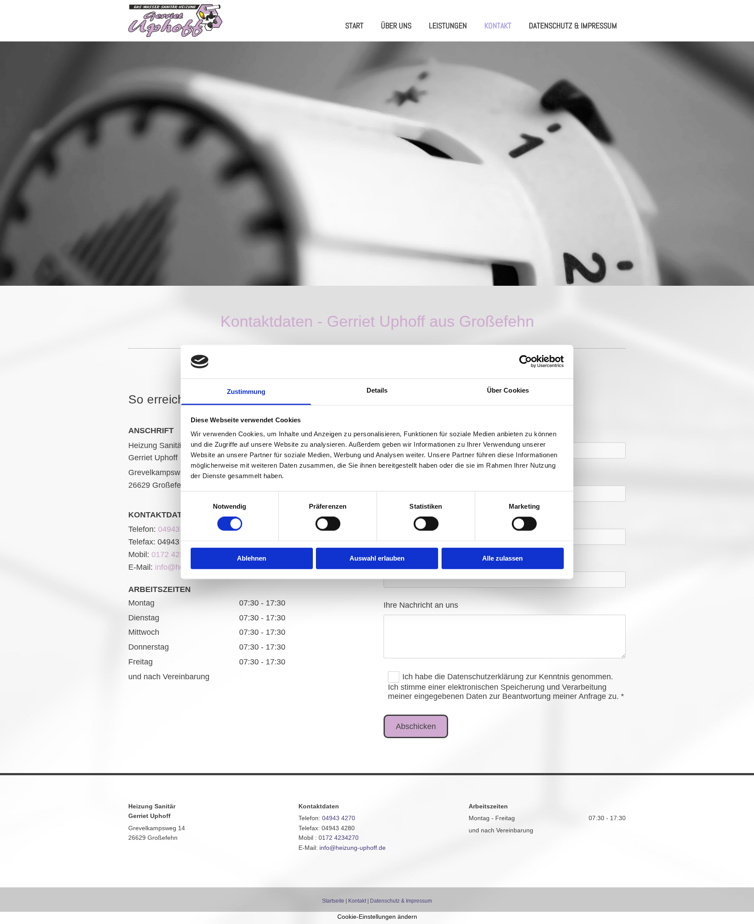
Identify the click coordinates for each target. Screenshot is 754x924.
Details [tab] (377, 390)
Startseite (333, 901)
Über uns (396, 26)
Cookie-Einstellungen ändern (377, 916)
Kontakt (497, 26)
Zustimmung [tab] (246, 391)
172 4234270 (340, 837)
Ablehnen (251, 558)
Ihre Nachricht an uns (421, 605)
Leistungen (448, 26)
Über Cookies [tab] (508, 390)
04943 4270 (178, 529)
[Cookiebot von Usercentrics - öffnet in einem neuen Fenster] (525, 361)
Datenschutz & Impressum (573, 26)
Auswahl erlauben (377, 558)
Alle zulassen (502, 558)
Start (354, 26)
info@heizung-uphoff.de (352, 847)
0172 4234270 (176, 554)
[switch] (327, 524)
